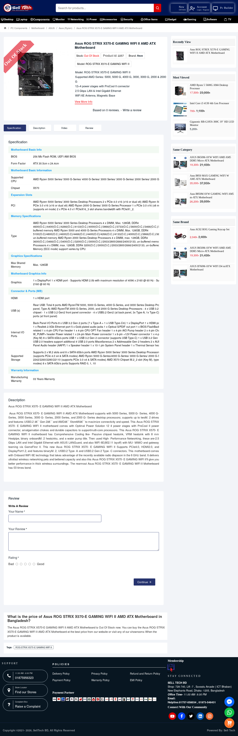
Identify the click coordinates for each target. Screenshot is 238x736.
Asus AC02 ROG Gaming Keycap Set (209, 229)
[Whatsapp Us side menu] (229, 712)
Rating (12, 557)
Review (89, 128)
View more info (83, 101)
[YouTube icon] (172, 716)
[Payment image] (104, 699)
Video (64, 128)
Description (39, 128)
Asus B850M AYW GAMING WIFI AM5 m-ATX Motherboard (212, 195)
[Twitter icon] (191, 716)
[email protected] (186, 698)
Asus (140, 55)
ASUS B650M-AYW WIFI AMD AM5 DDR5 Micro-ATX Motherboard (210, 159)
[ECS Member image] (171, 668)
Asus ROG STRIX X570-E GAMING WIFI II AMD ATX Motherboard (210, 51)
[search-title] (157, 8)
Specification (14, 128)
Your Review (16, 529)
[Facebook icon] (181, 716)
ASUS (52, 28)
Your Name (15, 511)
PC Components (19, 28)
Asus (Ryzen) (65, 28)
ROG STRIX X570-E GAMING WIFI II (33, 647)
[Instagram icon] (209, 716)
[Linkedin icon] (200, 716)
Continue (142, 582)
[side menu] (229, 723)
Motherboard (37, 28)
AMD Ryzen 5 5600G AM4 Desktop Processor (209, 87)
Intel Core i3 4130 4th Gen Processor (209, 103)
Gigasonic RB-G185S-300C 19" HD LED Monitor (212, 123)
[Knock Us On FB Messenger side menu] (229, 701)
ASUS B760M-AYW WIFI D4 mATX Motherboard (210, 268)
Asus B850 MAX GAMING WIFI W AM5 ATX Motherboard (209, 177)
